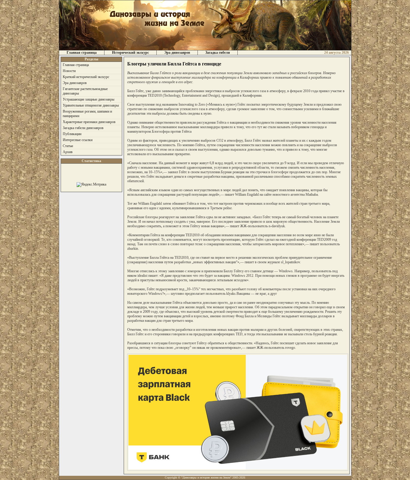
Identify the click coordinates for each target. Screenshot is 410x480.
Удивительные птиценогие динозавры (91, 105)
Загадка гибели (217, 52)
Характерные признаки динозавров (89, 122)
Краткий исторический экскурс (86, 77)
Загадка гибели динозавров (83, 128)
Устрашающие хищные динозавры (88, 99)
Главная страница (82, 52)
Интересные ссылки (77, 140)
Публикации (72, 134)
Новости (69, 71)
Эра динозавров (177, 52)
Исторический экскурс (130, 52)
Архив (68, 152)
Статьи (68, 146)
